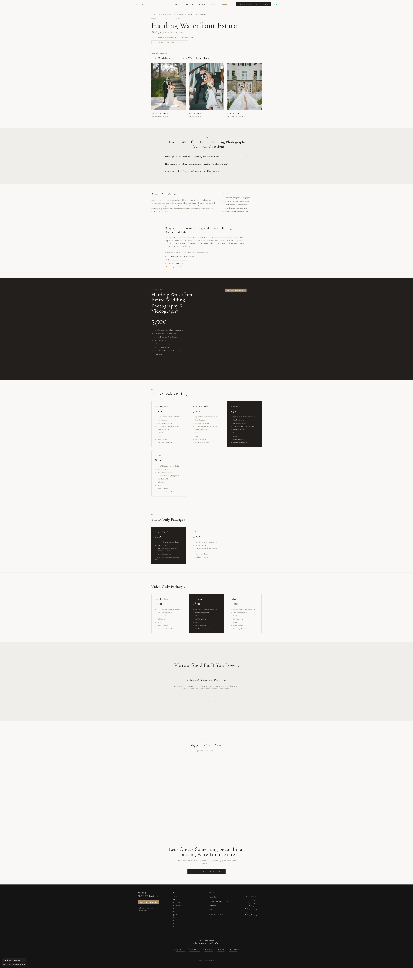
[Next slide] (215, 701)
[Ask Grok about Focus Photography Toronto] (22, 964)
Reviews (216, 914)
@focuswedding (208, 751)
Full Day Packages (250, 897)
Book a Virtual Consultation (253, 4)
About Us (213, 4)
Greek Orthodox (178, 906)
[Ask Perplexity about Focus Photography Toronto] (18, 964)
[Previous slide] (198, 701)
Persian (175, 921)
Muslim (175, 918)
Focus (140, 4)
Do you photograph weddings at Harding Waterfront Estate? (192, 156)
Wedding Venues (167, 15)
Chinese (175, 900)
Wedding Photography (251, 909)
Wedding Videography (251, 915)
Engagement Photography (252, 912)
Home (154, 15)
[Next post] (408, 783)
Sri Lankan (176, 927)
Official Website (188, 38)
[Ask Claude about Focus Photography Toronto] (20, 964)
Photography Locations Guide (219, 901)
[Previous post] (5, 783)
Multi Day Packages (251, 900)
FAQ (211, 910)
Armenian (176, 897)
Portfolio (212, 905)
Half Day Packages (250, 903)
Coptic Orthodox (178, 903)
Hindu (175, 912)
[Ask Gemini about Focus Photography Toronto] (24, 964)
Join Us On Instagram (148, 902)
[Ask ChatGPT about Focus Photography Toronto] (16, 964)
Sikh (174, 924)
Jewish (175, 915)
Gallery (178, 4)
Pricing (189, 4)
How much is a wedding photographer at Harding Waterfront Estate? (196, 164)
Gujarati (175, 909)
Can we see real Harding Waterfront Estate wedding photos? (192, 171)
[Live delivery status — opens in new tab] (276, 4)
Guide (201, 4)
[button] (26, 958)
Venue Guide (213, 897)
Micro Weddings (250, 906)
